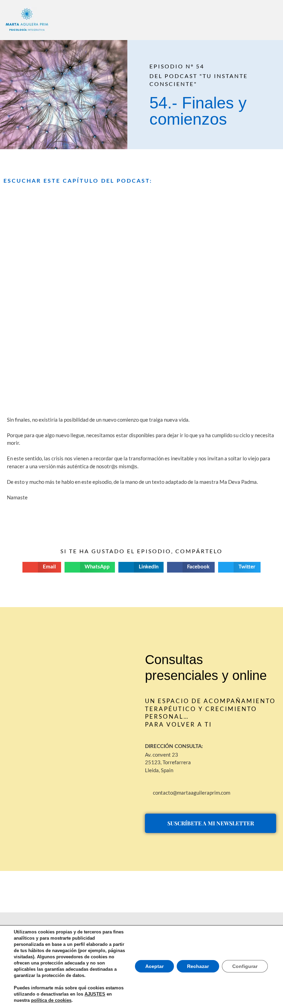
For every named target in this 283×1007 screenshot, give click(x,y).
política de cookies (51, 1000)
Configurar (244, 966)
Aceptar (154, 966)
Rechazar (198, 966)
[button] (115, 17)
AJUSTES (95, 994)
